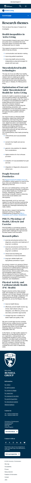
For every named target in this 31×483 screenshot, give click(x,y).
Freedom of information (11, 474)
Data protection (9, 472)
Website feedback (9, 404)
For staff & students (10, 387)
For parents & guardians (11, 399)
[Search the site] (20, 6)
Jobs (6, 479)
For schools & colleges (10, 390)
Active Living (9, 10)
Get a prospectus (11, 454)
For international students (11, 402)
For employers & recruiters (12, 396)
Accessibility (8, 466)
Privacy (7, 469)
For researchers (9, 393)
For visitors (7, 385)
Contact (7, 477)
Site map (7, 464)
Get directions (10, 431)
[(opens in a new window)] (6, 442)
